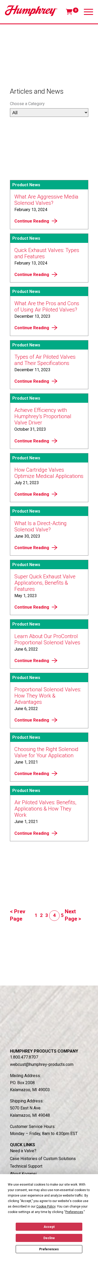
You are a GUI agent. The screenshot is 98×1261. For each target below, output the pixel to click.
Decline (49, 1238)
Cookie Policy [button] (45, 1206)
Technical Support (26, 1166)
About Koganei (23, 1173)
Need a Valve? (23, 1150)
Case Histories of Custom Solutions (43, 1158)
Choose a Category (27, 103)
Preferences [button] (74, 1212)
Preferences (49, 1249)
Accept (49, 1227)
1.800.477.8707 (24, 1057)
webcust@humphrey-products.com (41, 1064)
